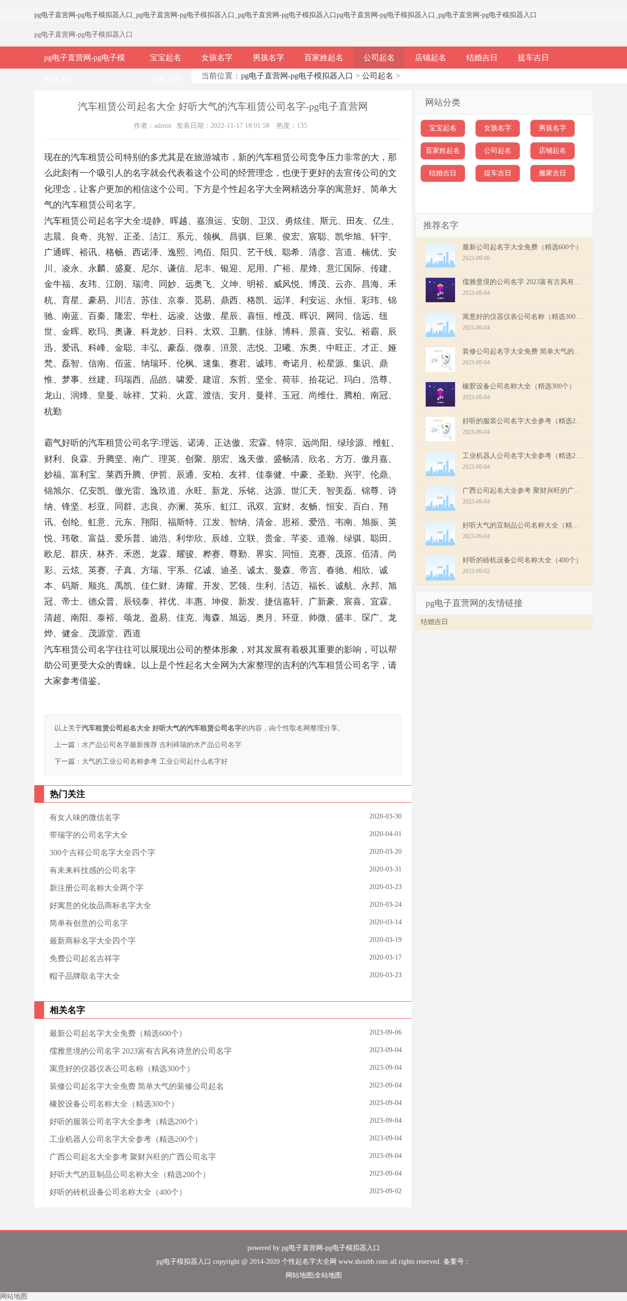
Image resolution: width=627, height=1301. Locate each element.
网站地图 (299, 1275)
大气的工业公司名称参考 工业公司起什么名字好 (155, 761)
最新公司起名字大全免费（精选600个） (118, 1033)
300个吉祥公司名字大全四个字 (102, 852)
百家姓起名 (323, 57)
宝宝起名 (165, 57)
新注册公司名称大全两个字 (96, 888)
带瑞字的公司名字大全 (88, 835)
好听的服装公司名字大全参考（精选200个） (125, 1121)
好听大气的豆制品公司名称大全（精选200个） (129, 1174)
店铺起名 (430, 57)
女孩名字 (217, 57)
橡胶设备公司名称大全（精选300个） (114, 1104)
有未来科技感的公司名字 (92, 870)
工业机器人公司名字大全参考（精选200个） (125, 1139)
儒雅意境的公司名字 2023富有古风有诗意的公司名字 (140, 1051)
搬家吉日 (165, 79)
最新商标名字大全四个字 (92, 941)
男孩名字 (268, 57)
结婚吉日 (482, 57)
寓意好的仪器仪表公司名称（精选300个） (121, 1068)
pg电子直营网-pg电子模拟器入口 (83, 15)
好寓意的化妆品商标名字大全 (100, 905)
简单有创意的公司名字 (88, 923)
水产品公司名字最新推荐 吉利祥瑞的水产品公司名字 (161, 744)
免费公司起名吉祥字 (84, 958)
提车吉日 (533, 57)
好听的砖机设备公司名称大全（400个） (118, 1192)
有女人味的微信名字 (84, 817)
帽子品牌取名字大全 (84, 976)
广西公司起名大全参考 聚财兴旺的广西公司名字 (132, 1157)
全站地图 (328, 1275)
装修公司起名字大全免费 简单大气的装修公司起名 (136, 1086)
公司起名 (379, 57)
